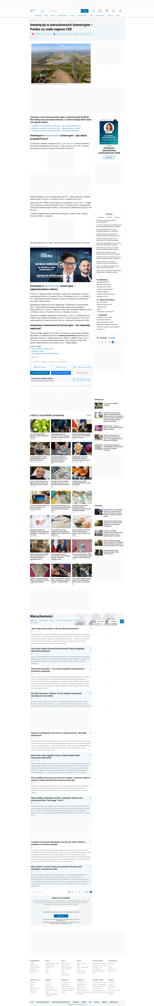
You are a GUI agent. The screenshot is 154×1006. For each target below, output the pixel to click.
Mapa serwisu (114, 976)
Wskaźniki (103, 315)
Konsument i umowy (66, 941)
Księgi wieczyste (101, 307)
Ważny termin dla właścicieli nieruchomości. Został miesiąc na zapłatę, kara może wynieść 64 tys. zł (108, 271)
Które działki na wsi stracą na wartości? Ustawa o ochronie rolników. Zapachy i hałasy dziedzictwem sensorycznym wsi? (108, 248)
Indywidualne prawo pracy (52, 937)
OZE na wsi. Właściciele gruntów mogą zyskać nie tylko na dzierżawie (107, 266)
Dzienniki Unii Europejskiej (68, 962)
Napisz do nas (62, 345)
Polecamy (98, 505)
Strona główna (33, 20)
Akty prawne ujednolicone (67, 964)
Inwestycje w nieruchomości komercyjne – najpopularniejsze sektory (56, 128)
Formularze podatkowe (114, 964)
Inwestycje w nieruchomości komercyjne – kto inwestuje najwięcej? (55, 131)
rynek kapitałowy (62, 340)
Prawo (72, 15)
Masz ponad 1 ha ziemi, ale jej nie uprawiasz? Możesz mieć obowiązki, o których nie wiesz (107, 262)
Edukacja (110, 15)
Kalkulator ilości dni (102, 296)
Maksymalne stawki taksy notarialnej (107, 324)
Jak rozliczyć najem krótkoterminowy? (45, 332)
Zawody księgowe (34, 945)
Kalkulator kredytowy (103, 291)
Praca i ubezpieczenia (82, 941)
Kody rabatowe (112, 960)
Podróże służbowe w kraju (99, 956)
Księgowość (37, 15)
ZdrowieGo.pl (111, 956)
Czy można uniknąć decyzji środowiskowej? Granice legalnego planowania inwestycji (108, 225)
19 (105, 342)
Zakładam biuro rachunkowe (100, 937)
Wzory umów (111, 962)
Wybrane (117, 217)
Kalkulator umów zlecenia (104, 284)
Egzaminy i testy (50, 962)
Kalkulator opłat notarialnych (105, 289)
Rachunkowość (34, 939)
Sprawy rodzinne (65, 937)
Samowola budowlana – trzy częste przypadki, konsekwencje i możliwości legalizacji (107, 230)
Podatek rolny (101, 329)
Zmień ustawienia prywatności (61, 976)
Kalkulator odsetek (81, 962)
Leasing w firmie (81, 945)
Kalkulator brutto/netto (103, 282)
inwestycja (52, 340)
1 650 (86, 887)
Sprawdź (109, 157)
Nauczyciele (49, 960)
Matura (47, 966)
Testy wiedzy (49, 970)
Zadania (32, 960)
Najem (99, 309)
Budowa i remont (67, 616)
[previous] (69, 888)
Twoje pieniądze (82, 15)
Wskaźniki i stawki (98, 954)
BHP (47, 945)
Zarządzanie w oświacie (52, 964)
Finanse (58, 616)
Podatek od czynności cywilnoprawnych (108, 327)
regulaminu (61, 908)
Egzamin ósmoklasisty (51, 968)
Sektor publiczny (63, 15)
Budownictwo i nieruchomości (105, 311)
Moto (91, 15)
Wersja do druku (41, 345)
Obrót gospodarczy (35, 941)
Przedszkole (49, 956)
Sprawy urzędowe (65, 943)
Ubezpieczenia (49, 941)
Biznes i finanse (81, 937)
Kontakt (96, 976)
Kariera (84, 976)
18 (102, 342)
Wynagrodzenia (50, 939)
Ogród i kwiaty (34, 618)
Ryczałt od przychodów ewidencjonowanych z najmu (105, 321)
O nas (31, 976)
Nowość (109, 146)
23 (119, 342)
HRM (47, 947)
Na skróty (111, 954)
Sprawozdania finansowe (99, 945)
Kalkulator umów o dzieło (104, 287)
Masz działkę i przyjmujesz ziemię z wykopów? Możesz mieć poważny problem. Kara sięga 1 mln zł (108, 253)
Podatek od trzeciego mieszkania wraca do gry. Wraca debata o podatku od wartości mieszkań (108, 257)
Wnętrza (76, 616)
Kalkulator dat (80, 956)
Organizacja (33, 956)
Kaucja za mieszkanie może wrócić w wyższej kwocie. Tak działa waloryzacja (107, 239)
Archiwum (110, 958)
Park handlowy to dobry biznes (42, 327)
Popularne (101, 217)
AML (94, 947)
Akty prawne (64, 954)
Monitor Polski (64, 958)
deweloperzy (61, 296)
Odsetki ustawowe (97, 964)
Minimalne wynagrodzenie (99, 958)
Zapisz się (61, 912)
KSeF (118, 15)
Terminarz (103, 338)
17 (98, 342)
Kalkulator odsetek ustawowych (106, 294)
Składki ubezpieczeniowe (99, 960)
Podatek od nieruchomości (104, 304)
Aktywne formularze (107, 300)
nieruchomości (52, 135)
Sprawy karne (64, 939)
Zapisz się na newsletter (84, 345)
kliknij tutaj (70, 919)
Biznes (53, 15)
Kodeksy (63, 966)
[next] (91, 888)
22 (116, 342)
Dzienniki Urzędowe (66, 960)
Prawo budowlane (102, 302)
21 (112, 342)
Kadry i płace (33, 964)
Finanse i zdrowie (81, 947)
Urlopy (47, 943)
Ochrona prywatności (42, 976)
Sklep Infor (64, 947)
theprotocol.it (111, 966)
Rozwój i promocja (34, 962)
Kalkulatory (103, 280)
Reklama (104, 976)
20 (109, 342)
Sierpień (112, 338)
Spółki (78, 939)
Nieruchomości (100, 15)
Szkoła (47, 958)
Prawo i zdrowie (65, 949)
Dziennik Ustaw (65, 956)
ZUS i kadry (33, 943)
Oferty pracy (111, 968)
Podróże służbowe (97, 962)
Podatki (32, 937)
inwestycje (44, 340)
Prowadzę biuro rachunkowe (100, 939)
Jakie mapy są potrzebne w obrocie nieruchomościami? (106, 221)
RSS (90, 976)
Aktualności (99, 399)
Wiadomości (33, 616)
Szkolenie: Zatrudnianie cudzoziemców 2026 (109, 150)
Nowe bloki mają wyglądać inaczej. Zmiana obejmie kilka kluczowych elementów (108, 244)
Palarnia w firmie (37, 329)
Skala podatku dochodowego (100, 966)
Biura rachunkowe (98, 935)
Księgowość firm (34, 935)
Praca (62, 945)
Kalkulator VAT (80, 960)
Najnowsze (109, 217)
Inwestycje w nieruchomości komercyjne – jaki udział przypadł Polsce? (56, 126)
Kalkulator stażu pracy (82, 964)
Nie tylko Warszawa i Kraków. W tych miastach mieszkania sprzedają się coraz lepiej (108, 235)
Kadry (46, 15)
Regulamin (76, 976)
